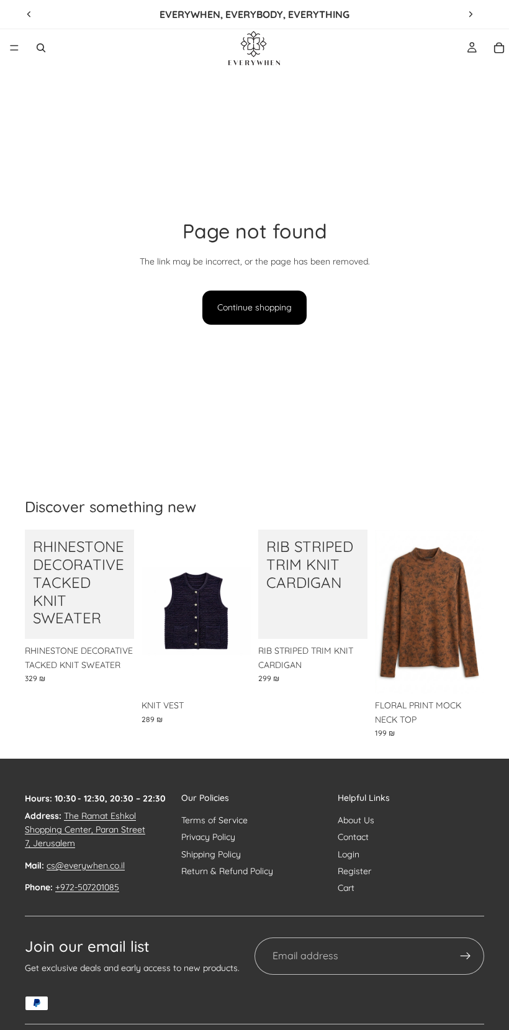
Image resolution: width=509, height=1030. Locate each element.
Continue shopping (254, 307)
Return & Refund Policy (227, 871)
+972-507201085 (87, 887)
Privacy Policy (208, 837)
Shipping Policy (211, 854)
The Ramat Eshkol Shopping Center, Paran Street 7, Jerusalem (85, 829)
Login (348, 854)
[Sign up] (466, 956)
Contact (353, 837)
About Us (356, 820)
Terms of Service (214, 820)
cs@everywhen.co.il (86, 865)
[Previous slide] (29, 14)
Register (354, 871)
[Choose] (115, 620)
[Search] (41, 47)
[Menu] (14, 48)
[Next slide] (470, 14)
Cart (346, 887)
